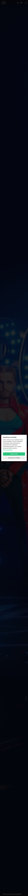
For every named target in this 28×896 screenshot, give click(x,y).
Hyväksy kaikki (14, 454)
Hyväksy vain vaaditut (14, 457)
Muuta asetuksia (7, 449)
